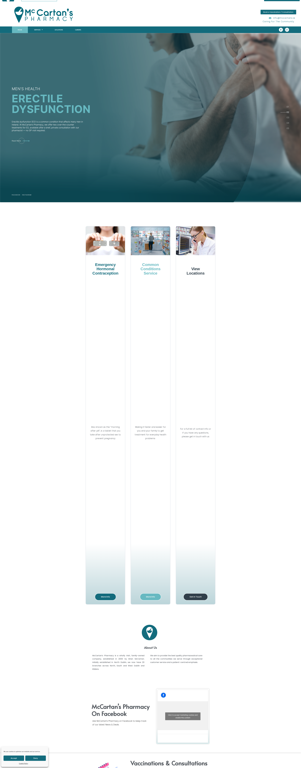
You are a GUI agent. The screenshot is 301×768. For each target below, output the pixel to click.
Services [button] (37, 30)
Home (20, 30)
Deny (35, 758)
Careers (78, 30)
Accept (14, 758)
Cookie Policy (23, 763)
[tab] (287, 107)
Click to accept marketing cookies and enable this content (183, 716)
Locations (59, 30)
